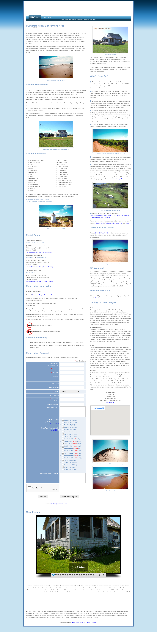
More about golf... (117, 179)
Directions (79, 19)
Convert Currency (48, 252)
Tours (127, 223)
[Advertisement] (78, 8)
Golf (91, 19)
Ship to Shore (125, 215)
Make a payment (92, 623)
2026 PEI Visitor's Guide (102, 233)
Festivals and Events (111, 223)
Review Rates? (54, 424)
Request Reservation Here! (34, 252)
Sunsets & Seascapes (96, 215)
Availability (54, 430)
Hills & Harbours (105, 217)
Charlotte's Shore (95, 217)
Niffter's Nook (75, 623)
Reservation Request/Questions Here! (43, 295)
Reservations (72, 19)
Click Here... (97, 298)
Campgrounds (100, 223)
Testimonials (86, 19)
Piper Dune (83, 623)
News (94, 19)
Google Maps (110, 402)
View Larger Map (110, 437)
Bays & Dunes (116, 215)
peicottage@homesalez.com (58, 504)
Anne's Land (107, 215)
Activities (120, 223)
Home (62, 19)
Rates (66, 19)
